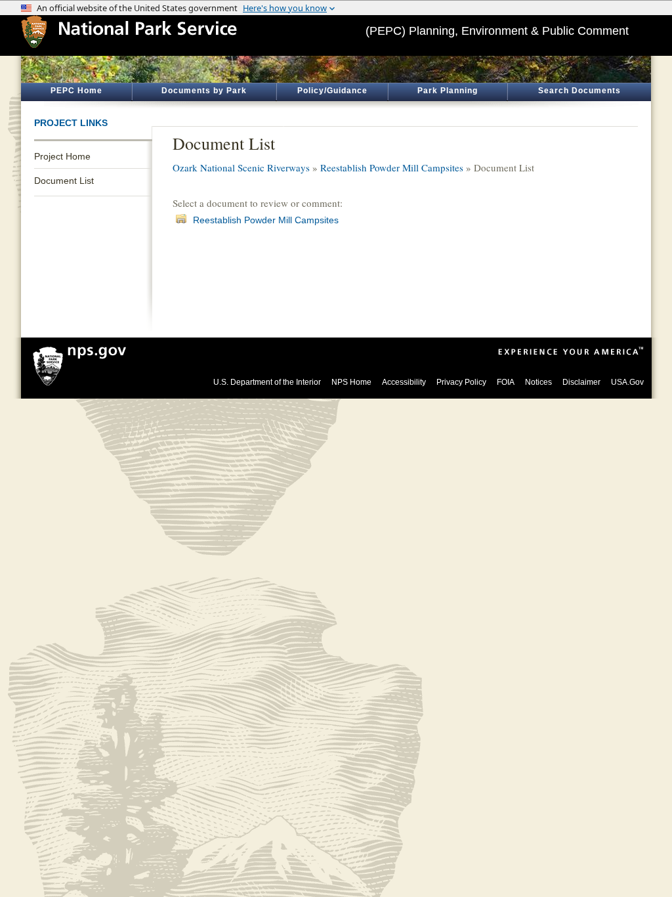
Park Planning (447, 90)
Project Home (62, 156)
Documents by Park (204, 90)
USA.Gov (627, 382)
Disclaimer (581, 382)
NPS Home (351, 382)
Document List (64, 180)
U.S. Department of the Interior (267, 382)
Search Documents (579, 90)
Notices (538, 382)
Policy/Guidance (332, 90)
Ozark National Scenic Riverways (241, 167)
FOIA (505, 382)
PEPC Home (76, 90)
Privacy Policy (461, 382)
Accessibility (404, 382)
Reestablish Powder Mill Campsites (391, 167)
